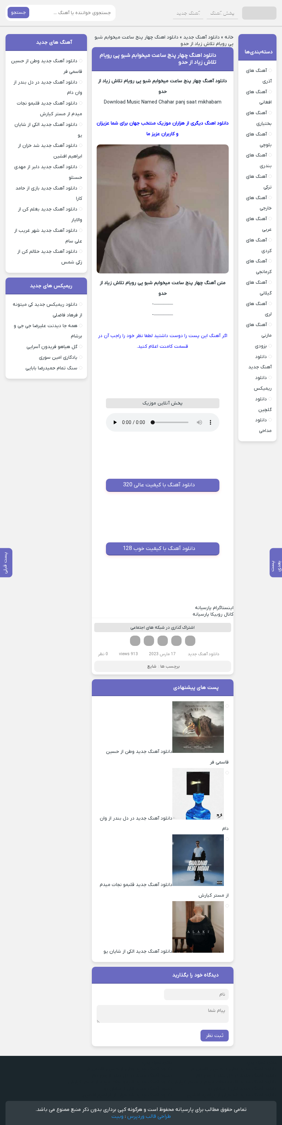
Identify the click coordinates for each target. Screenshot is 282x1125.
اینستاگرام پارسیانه (214, 608)
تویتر (176, 641)
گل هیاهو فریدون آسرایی (51, 347)
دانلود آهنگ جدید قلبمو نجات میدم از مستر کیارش (224, 1082)
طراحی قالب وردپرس (149, 1116)
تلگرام (135, 641)
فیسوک (190, 641)
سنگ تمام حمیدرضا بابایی (51, 368)
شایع (151, 666)
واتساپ (149, 641)
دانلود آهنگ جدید (201, 37)
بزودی (261, 346)
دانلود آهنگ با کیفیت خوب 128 (159, 548)
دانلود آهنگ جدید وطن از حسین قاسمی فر (233, 1069)
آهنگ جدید (188, 13)
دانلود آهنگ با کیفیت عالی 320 (159, 485)
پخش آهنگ (222, 13)
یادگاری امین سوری (58, 357)
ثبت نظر (215, 1035)
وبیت (117, 1116)
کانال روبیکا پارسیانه (213, 614)
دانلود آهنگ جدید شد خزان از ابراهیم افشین (231, 1095)
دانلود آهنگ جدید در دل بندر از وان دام (236, 1075)
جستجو (18, 12)
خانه (229, 37)
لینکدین (163, 641)
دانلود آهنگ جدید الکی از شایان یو (242, 1088)
